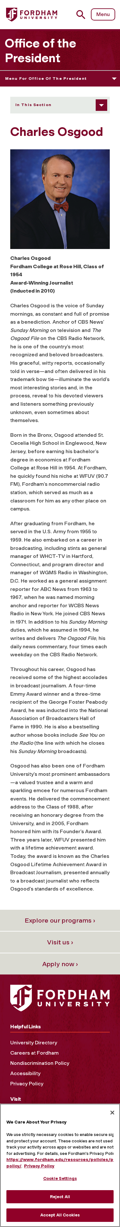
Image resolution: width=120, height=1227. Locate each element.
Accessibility (25, 1073)
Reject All (60, 1196)
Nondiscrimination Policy (39, 1063)
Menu (103, 14)
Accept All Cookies (60, 1215)
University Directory (33, 1043)
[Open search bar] (83, 14)
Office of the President (40, 50)
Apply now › (60, 964)
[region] (60, 1165)
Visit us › (60, 942)
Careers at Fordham (34, 1053)
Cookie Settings (60, 1178)
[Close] (112, 1113)
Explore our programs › (60, 920)
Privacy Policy (26, 1084)
